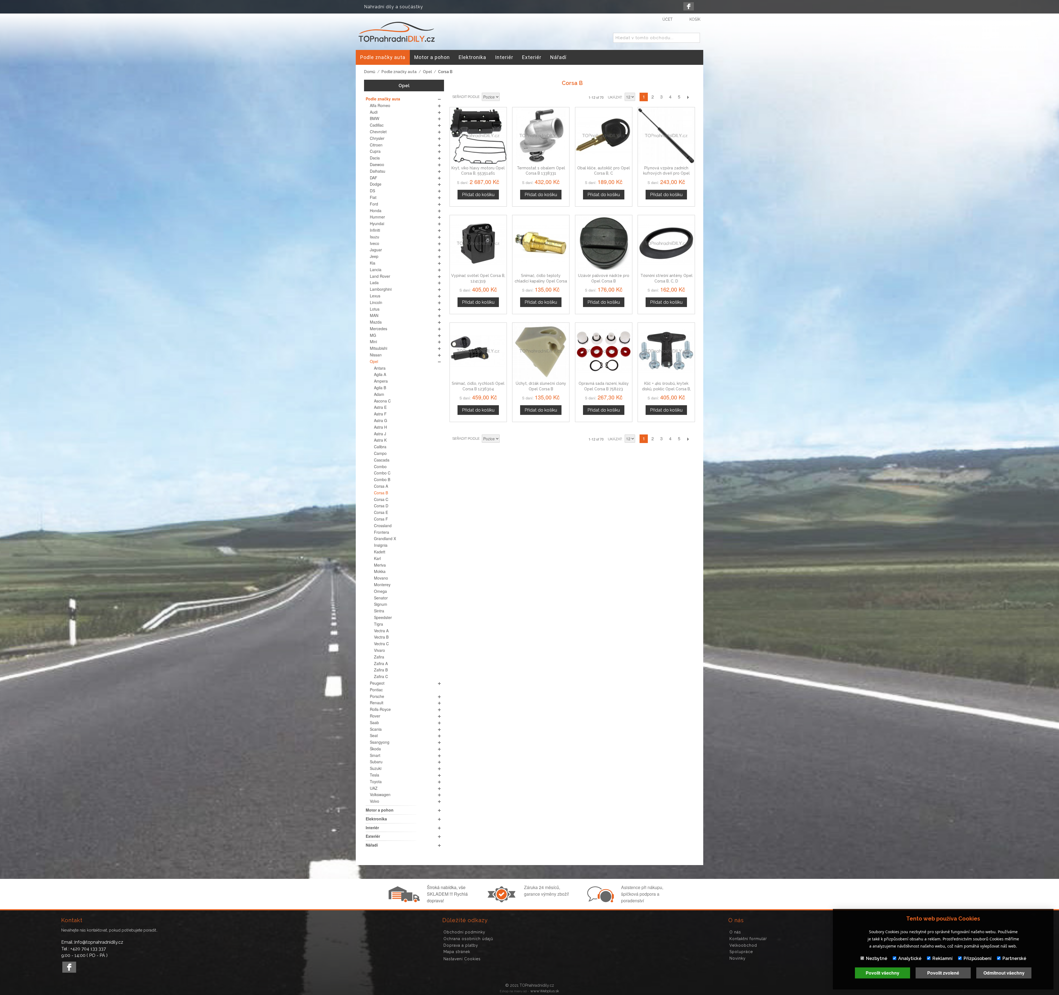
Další (688, 97)
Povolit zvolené (943, 973)
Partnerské (1014, 958)
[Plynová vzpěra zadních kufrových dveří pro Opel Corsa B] (666, 135)
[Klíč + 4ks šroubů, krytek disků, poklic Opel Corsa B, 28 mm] (666, 351)
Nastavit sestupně (505, 97)
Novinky (737, 958)
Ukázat (615, 97)
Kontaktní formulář (748, 939)
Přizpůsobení (977, 958)
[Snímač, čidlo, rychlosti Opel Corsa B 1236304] (478, 351)
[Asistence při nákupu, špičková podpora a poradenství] (599, 900)
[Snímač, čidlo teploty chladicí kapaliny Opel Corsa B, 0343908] (540, 243)
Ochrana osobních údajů (468, 939)
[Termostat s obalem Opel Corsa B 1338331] (540, 135)
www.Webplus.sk (544, 991)
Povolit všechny (882, 973)
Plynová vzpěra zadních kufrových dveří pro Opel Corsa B (666, 173)
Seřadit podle (466, 97)
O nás (735, 932)
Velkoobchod (743, 945)
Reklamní (942, 958)
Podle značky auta (399, 72)
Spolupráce (741, 951)
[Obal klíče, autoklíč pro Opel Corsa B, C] (603, 135)
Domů (369, 72)
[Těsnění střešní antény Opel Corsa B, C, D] (666, 243)
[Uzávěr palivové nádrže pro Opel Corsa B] (603, 243)
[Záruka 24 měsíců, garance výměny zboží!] (502, 900)
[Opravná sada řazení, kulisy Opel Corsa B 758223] (603, 351)
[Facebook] (688, 6)
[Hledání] (694, 38)
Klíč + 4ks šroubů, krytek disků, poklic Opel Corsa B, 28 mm (666, 388)
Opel (427, 72)
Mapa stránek (456, 951)
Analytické (909, 958)
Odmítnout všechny (1004, 973)
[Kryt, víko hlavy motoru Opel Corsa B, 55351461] (478, 135)
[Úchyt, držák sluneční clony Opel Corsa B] (540, 351)
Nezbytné (876, 958)
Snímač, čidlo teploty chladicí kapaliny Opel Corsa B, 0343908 (541, 281)
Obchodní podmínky (464, 932)
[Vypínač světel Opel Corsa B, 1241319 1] (478, 243)
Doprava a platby (460, 945)
